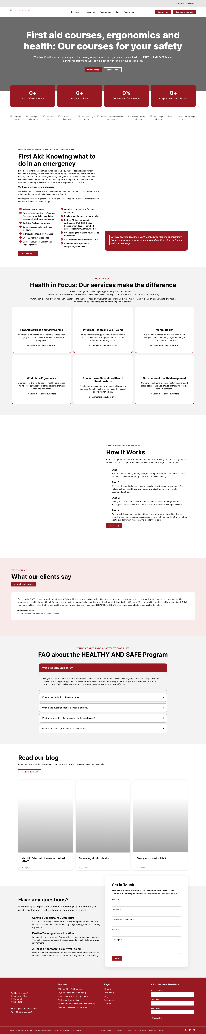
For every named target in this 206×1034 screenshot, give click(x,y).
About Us (90, 12)
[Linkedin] (194, 1030)
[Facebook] (190, 1030)
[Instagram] (186, 1030)
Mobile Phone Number (122, 920)
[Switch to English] (180, 3)
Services (75, 12)
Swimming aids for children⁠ (94, 858)
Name (115, 900)
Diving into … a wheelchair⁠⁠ (152, 858)
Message (116, 940)
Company (116, 910)
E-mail (115, 930)
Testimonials (105, 12)
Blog (117, 12)
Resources (129, 12)
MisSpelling (77, 1030)
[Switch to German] (190, 3)
